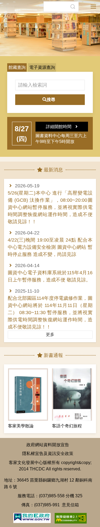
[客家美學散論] (28, 394)
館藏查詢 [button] (17, 67)
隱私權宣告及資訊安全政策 (47, 453)
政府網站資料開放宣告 (47, 444)
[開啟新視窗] (32, 517)
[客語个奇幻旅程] (72, 394)
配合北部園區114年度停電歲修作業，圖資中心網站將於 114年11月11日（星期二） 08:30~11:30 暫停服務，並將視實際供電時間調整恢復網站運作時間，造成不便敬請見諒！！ (50, 313)
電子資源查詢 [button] (42, 67)
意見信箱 (70, 504)
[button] (73, 6)
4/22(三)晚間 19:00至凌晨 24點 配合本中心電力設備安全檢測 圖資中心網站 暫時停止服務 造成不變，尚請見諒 (50, 247)
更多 (50, 334)
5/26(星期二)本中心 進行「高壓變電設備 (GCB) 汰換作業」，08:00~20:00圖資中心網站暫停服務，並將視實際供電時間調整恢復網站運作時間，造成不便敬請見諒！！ (50, 207)
